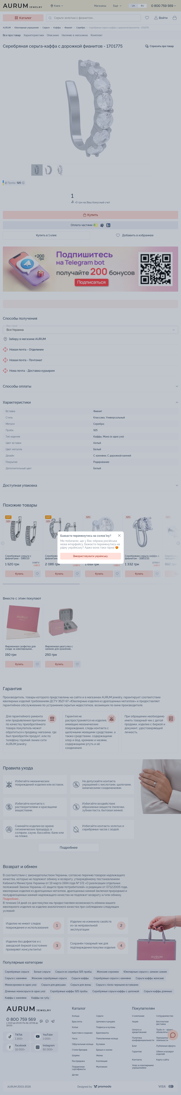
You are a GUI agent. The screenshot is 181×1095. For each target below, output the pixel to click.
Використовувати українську (90, 556)
